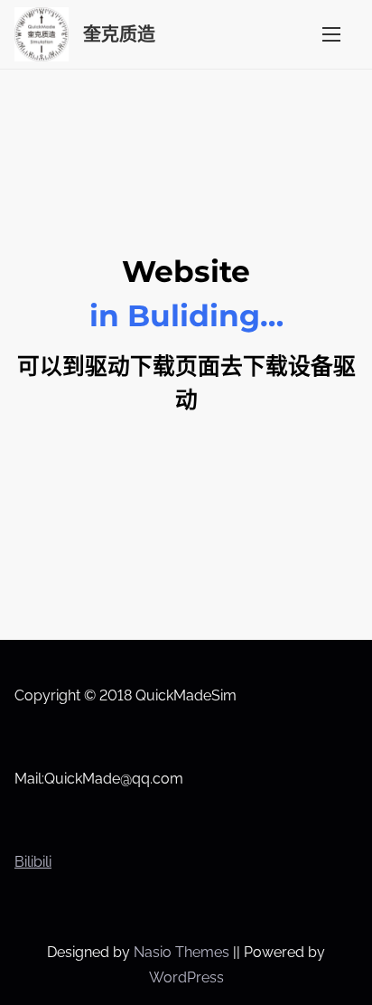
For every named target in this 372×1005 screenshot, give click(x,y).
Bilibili (32, 861)
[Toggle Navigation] (331, 34)
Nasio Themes (183, 952)
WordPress (186, 977)
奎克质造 (119, 34)
